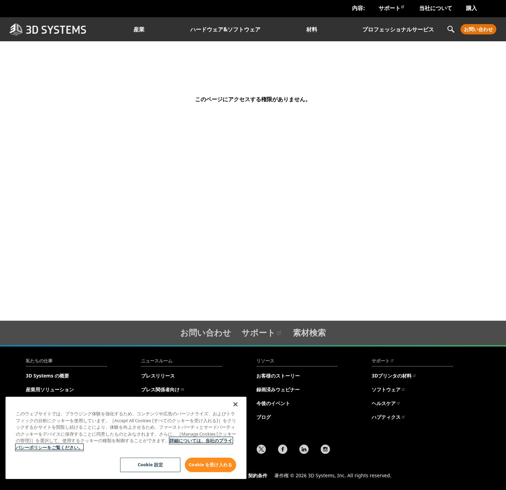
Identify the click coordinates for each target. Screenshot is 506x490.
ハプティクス (386, 417)
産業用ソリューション (50, 389)
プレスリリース (158, 375)
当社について (435, 8)
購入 (471, 8)
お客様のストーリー (278, 375)
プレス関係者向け (160, 389)
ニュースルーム (156, 361)
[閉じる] (235, 404)
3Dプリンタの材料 (392, 375)
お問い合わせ (478, 29)
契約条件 (257, 475)
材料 (311, 29)
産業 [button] (139, 29)
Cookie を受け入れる (210, 464)
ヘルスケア (384, 403)
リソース (265, 361)
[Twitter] (261, 450)
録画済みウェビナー (278, 389)
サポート (390, 8)
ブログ (263, 417)
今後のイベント (273, 403)
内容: (358, 8)
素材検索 (309, 332)
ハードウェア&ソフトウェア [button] (225, 29)
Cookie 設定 (150, 464)
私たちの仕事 (39, 361)
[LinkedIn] (303, 450)
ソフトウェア (386, 389)
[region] (126, 438)
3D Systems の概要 (47, 375)
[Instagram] (325, 450)
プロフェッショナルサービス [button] (398, 29)
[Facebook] (282, 450)
